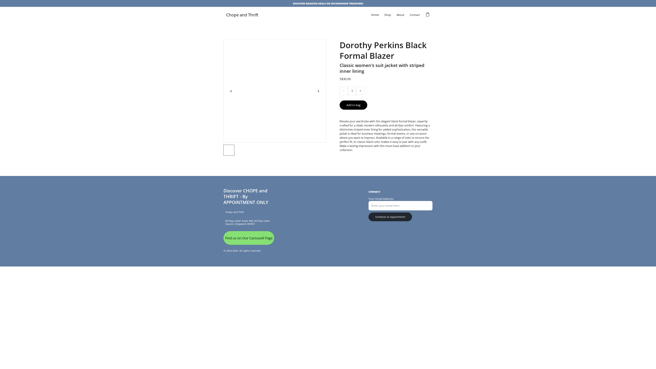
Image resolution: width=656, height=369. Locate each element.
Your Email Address (381, 199)
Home (375, 15)
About (400, 15)
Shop (387, 15)
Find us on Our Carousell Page (249, 238)
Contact (415, 15)
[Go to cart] (427, 14)
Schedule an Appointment (390, 216)
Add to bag (353, 105)
